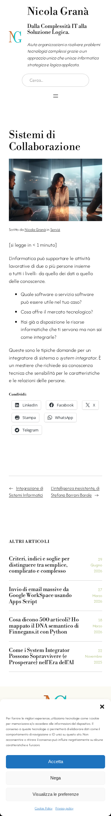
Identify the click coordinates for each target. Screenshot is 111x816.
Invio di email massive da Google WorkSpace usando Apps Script (40, 596)
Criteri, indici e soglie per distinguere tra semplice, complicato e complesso (39, 565)
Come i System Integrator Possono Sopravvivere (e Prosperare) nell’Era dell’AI (41, 657)
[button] (102, 707)
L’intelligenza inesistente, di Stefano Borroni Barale (75, 491)
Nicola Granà (35, 229)
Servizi (55, 229)
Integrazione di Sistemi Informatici (26, 491)
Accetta (55, 761)
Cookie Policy (43, 808)
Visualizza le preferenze (56, 794)
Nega (55, 777)
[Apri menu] (55, 96)
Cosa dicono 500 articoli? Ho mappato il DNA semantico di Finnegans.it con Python (44, 626)
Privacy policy (64, 808)
